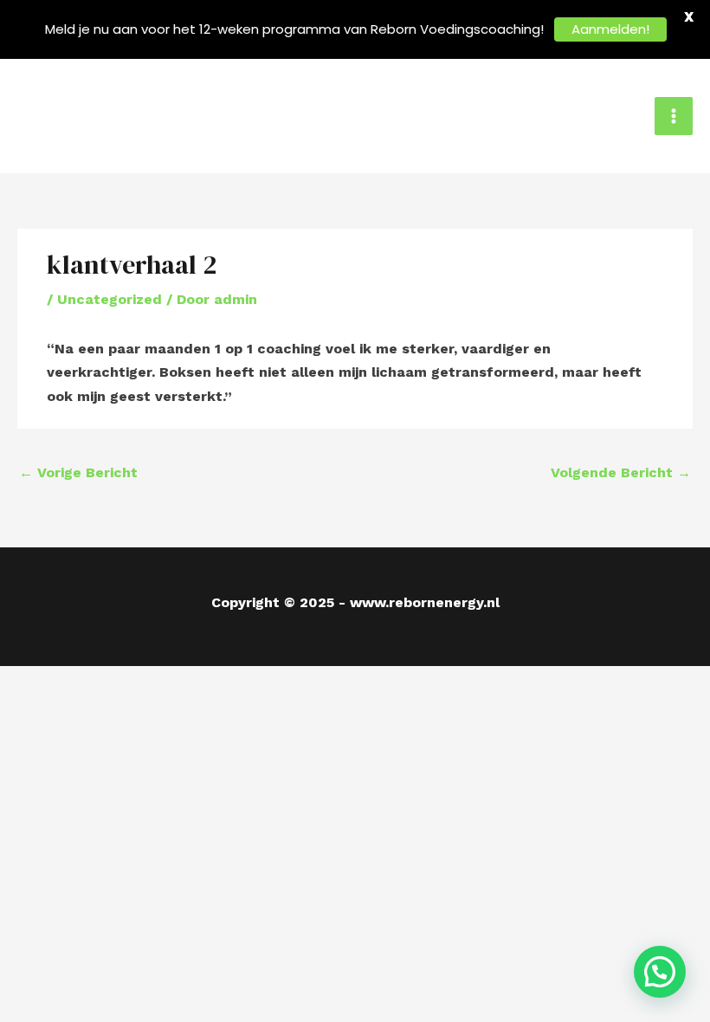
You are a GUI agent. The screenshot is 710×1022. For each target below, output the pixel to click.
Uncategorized (109, 299)
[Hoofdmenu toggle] (674, 116)
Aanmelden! (610, 29)
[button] (660, 972)
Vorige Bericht (78, 472)
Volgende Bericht (621, 472)
